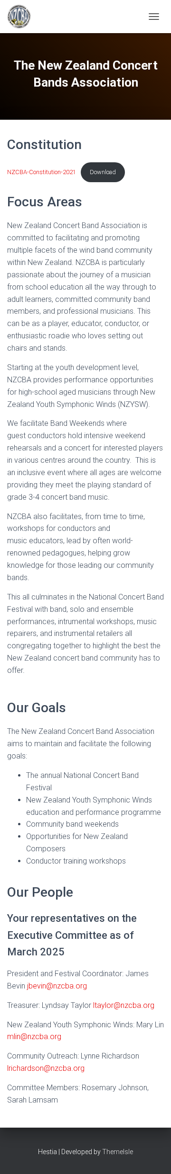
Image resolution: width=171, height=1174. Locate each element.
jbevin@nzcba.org (57, 985)
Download (103, 172)
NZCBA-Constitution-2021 (41, 172)
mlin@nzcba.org (34, 1036)
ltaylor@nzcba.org (123, 1005)
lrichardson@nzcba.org (46, 1068)
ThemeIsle (117, 1152)
